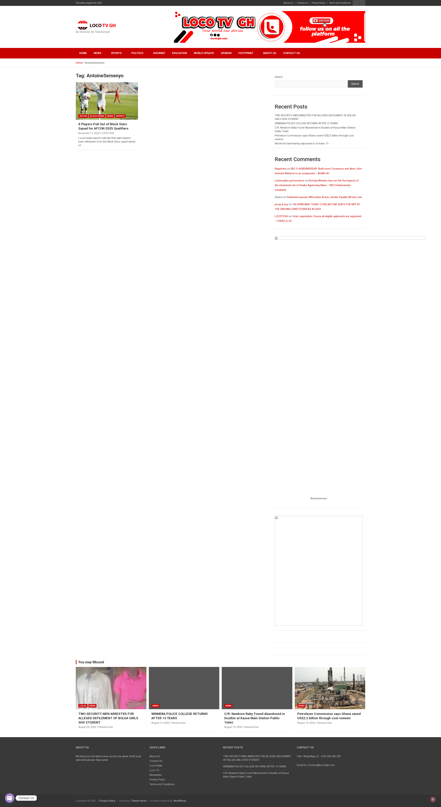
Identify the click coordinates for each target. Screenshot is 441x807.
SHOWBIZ (159, 53)
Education (179, 53)
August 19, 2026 (160, 722)
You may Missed (91, 662)
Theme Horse (139, 800)
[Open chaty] (9, 798)
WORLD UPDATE (204, 53)
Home (83, 53)
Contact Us (302, 3)
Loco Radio (156, 765)
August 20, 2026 (87, 727)
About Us (288, 3)
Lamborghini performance (289, 180)
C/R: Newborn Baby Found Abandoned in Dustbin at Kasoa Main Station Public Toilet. (254, 718)
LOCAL (82, 706)
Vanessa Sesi (105, 727)
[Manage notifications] (433, 799)
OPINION (226, 53)
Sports (116, 53)
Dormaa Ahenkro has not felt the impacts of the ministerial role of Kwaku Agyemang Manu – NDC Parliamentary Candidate (317, 185)
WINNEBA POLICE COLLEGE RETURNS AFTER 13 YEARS (306, 123)
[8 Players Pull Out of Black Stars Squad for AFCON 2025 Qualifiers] (107, 101)
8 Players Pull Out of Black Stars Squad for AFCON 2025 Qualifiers (103, 126)
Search (279, 76)
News (97, 53)
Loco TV (154, 770)
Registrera (280, 168)
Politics (137, 53)
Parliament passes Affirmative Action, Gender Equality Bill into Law (324, 197)
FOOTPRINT (245, 53)
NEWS (110, 116)
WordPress (180, 800)
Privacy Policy (318, 3)
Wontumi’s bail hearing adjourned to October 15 (301, 143)
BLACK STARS (97, 116)
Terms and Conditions (340, 3)
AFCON (83, 116)
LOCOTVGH (108, 133)
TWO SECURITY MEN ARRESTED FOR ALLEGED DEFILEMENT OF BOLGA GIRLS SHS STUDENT (108, 718)
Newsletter (156, 774)
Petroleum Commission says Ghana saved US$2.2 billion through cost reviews (329, 716)
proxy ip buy (281, 204)
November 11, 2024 (89, 133)
